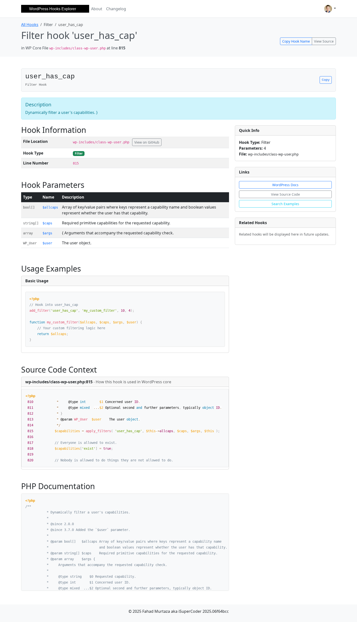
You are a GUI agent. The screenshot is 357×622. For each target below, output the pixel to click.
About (96, 8)
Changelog (116, 8)
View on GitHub (146, 142)
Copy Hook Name (296, 41)
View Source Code (285, 194)
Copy (326, 80)
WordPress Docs (285, 185)
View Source (324, 41)
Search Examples (285, 203)
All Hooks (29, 24)
